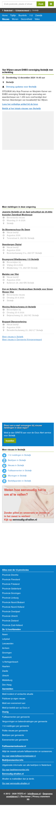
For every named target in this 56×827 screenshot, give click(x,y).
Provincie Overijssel (11, 611)
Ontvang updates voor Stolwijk (21, 86)
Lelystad (6, 638)
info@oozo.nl (34, 793)
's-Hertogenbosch (10, 661)
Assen (5, 634)
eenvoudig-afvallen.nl (25, 519)
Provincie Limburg (10, 597)
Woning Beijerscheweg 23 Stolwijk (19, 306)
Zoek (40, 3)
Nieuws (5, 19)
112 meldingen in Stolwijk (19, 455)
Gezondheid (26, 19)
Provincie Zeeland (10, 620)
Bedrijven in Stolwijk (16, 460)
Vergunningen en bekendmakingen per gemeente (24, 721)
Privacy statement (41, 796)
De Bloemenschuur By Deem (16, 229)
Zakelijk (38, 15)
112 (31, 15)
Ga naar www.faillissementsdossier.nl (19, 755)
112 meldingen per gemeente (15, 725)
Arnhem (5, 648)
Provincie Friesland (11, 584)
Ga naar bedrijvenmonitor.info (15, 769)
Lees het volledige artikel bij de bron (20, 104)
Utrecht (5, 675)
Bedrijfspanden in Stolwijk (19, 480)
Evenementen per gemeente (15, 739)
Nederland (8, 10)
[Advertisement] (28, 47)
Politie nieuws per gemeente (15, 730)
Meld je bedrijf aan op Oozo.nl (15, 707)
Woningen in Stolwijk (17, 475)
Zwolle (5, 670)
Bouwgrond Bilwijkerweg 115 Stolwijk (20, 259)
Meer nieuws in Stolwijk (12, 336)
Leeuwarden (7, 643)
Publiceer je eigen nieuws (13, 698)
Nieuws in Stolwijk (15, 465)
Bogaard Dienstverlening (14, 321)
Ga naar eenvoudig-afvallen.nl (16, 783)
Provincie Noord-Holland (13, 606)
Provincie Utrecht (10, 616)
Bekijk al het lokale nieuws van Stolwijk (21, 108)
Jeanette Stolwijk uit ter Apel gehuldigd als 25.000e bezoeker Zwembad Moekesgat (27, 213)
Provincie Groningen (11, 593)
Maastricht (7, 657)
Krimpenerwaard (22, 10)
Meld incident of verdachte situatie (17, 693)
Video (37, 19)
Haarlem (6, 666)
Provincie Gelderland (11, 588)
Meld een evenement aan (13, 703)
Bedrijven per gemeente (13, 735)
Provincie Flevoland (11, 579)
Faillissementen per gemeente (16, 716)
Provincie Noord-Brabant (13, 602)
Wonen (15, 19)
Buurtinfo (23, 15)
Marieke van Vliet (10, 274)
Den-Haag (6, 684)
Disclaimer (26, 796)
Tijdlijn (13, 15)
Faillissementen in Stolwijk (19, 470)
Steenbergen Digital (12, 244)
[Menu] (51, 3)
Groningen (7, 652)
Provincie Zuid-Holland (12, 625)
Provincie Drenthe (10, 574)
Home (5, 15)
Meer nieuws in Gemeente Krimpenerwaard (22, 339)
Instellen (10, 440)
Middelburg (7, 680)
